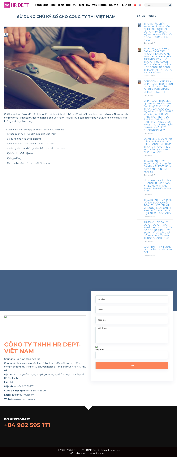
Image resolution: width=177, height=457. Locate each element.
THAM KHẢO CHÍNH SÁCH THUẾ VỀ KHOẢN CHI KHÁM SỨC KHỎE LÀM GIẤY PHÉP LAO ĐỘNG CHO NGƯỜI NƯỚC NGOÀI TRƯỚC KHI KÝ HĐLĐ (158, 32)
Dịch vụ (71, 5)
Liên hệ (127, 5)
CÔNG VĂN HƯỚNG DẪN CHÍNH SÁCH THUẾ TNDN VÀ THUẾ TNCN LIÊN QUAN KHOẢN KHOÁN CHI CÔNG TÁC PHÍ (158, 86)
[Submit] (170, 5)
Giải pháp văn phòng (93, 5)
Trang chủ (40, 5)
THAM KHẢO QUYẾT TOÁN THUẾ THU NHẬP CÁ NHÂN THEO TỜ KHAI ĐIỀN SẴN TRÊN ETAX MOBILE (158, 166)
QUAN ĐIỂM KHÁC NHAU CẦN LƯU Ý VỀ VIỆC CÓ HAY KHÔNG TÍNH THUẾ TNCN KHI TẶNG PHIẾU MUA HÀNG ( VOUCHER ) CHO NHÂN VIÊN (158, 146)
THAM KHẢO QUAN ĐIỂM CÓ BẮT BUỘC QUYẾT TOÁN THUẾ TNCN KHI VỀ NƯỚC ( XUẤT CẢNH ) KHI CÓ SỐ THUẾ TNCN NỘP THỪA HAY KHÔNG (158, 207)
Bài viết (114, 5)
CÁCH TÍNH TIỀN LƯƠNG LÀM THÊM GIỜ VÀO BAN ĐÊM (158, 250)
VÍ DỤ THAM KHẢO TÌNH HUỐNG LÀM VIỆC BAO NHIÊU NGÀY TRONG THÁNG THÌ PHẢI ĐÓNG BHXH (157, 186)
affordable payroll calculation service (88, 453)
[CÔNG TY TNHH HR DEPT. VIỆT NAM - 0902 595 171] (16, 5)
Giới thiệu (57, 5)
